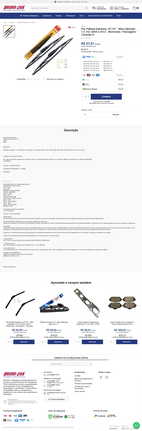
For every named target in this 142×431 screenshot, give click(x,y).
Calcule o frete (86, 110)
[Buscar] (86, 8)
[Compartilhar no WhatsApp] (31, 79)
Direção (11, 22)
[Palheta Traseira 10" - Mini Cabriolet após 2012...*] (54, 315)
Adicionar (24, 342)
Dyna (83, 26)
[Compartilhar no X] (35, 79)
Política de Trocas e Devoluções (82, 387)
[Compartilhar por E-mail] (38, 79)
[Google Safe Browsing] (69, 416)
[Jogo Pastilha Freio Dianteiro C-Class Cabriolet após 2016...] (122, 315)
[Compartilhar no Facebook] (28, 79)
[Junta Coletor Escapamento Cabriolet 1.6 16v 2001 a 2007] (88, 315)
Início (5, 22)
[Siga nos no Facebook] (101, 377)
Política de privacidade (83, 384)
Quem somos (80, 391)
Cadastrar (125, 9)
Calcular (115, 115)
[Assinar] (91, 364)
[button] (9, 31)
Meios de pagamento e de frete (84, 380)
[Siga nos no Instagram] (106, 377)
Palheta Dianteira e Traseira (26, 22)
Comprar (106, 96)
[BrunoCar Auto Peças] (14, 8)
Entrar (116, 9)
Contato (78, 376)
